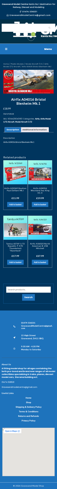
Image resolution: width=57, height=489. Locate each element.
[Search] (49, 27)
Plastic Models (17, 64)
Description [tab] (13, 129)
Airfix (37, 119)
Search (28, 297)
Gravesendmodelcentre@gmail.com (19, 387)
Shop (28, 402)
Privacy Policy (28, 420)
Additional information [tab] (34, 129)
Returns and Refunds (28, 416)
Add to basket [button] (15, 204)
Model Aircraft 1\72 (34, 64)
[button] (28, 49)
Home (6, 64)
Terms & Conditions (28, 411)
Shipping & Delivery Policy (29, 407)
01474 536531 (8, 382)
